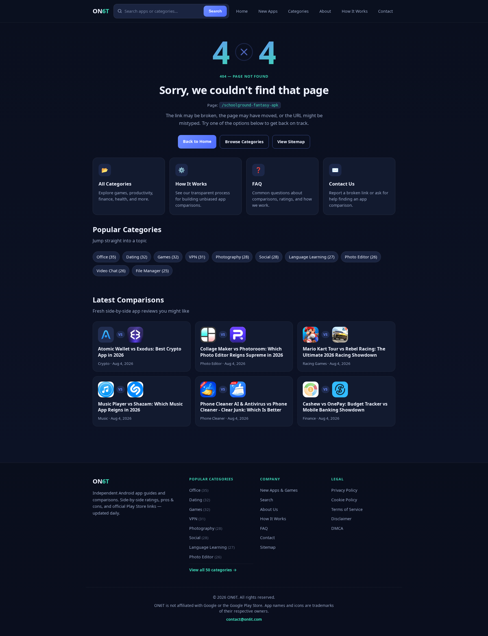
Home (242, 11)
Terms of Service (347, 509)
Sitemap (268, 547)
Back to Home (197, 141)
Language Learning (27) (311, 257)
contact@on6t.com (244, 619)
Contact (385, 11)
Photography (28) (232, 257)
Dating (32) (136, 257)
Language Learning (212, 547)
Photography (205, 528)
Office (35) (106, 257)
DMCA (337, 528)
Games (199, 509)
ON (101, 11)
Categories (298, 11)
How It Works (355, 11)
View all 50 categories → (213, 569)
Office (198, 490)
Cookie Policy (344, 499)
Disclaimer (341, 518)
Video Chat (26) (111, 270)
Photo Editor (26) (361, 257)
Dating (199, 499)
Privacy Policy (344, 490)
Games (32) (168, 257)
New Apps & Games (279, 490)
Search (215, 11)
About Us (269, 509)
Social (198, 537)
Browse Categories (244, 141)
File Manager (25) (152, 270)
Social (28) (268, 257)
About (325, 11)
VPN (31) (197, 257)
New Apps (268, 11)
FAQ (264, 528)
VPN (197, 518)
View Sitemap (291, 141)
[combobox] (163, 11)
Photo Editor (205, 556)
